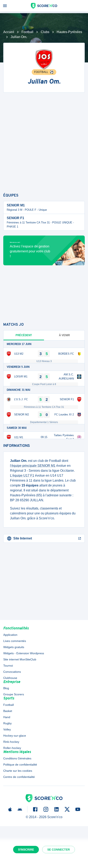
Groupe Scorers (13, 694)
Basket (7, 711)
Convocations (12, 671)
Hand (6, 717)
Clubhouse (10, 678)
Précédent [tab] (24, 335)
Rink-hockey (11, 741)
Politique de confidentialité (20, 764)
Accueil (8, 32)
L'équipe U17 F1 (22, 475)
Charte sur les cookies (17, 770)
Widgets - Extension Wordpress (23, 653)
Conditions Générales (17, 758)
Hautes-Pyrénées (69, 32)
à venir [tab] (64, 335)
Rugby (7, 723)
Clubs (45, 32)
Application (10, 634)
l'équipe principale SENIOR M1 (32, 465)
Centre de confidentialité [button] (19, 777)
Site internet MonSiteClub (19, 659)
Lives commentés (14, 641)
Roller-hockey (12, 748)
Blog (6, 688)
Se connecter (58, 849)
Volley (7, 729)
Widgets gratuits (13, 647)
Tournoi (8, 665)
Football (27, 32)
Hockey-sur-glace (14, 735)
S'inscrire (26, 849)
